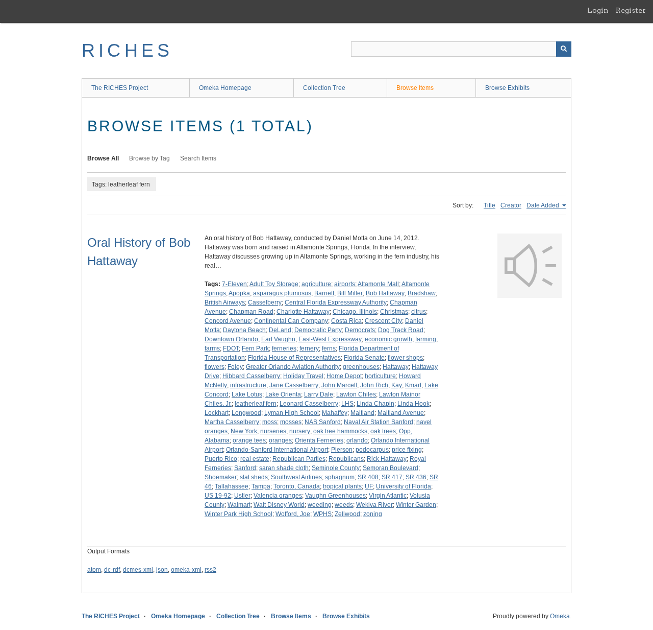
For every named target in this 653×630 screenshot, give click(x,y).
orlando (357, 440)
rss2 (210, 569)
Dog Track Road (400, 330)
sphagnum (340, 477)
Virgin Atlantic (388, 495)
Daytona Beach (244, 330)
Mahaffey (334, 412)
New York (244, 431)
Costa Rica (346, 320)
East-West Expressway (330, 339)
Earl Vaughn (278, 339)
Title (489, 205)
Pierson (342, 449)
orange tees (249, 440)
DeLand (280, 330)
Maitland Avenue (401, 412)
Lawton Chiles (356, 394)
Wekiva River (374, 504)
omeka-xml (186, 569)
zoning (372, 514)
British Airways (225, 302)
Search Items (198, 158)
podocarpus (372, 449)
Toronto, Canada (296, 486)
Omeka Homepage (225, 87)
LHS (347, 403)
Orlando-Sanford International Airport (277, 449)
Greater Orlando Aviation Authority (293, 366)
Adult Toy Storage (273, 284)
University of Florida (403, 486)
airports (344, 284)
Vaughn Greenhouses (335, 495)
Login (598, 10)
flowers (214, 366)
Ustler (242, 495)
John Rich (374, 385)
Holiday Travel (303, 376)
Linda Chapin (375, 403)
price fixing (407, 449)
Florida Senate (364, 357)
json (162, 569)
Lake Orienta (283, 394)
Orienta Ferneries (319, 440)
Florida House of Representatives (294, 357)
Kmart (413, 385)
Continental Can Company (291, 320)
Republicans (346, 458)
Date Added (543, 205)
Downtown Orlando (231, 339)
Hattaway (396, 366)
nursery (299, 431)
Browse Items (415, 87)
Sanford (245, 468)
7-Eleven (234, 284)
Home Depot (344, 376)
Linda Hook (413, 403)
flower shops (405, 357)
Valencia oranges (278, 495)
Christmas (394, 311)
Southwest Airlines (296, 477)
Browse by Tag (149, 158)
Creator (510, 205)
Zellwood (347, 514)
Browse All (103, 158)
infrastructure (248, 385)
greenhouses (361, 366)
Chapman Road (251, 311)
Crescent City (383, 320)
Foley (235, 366)
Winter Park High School (238, 514)
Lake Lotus (247, 394)
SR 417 (392, 477)
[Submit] (563, 49)
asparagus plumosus (282, 293)
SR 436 (416, 477)
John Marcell (339, 385)
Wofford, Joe (292, 514)
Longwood (246, 412)
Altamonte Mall (378, 284)
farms (212, 348)
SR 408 (368, 477)
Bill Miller (350, 293)
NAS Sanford (323, 422)
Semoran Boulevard (390, 468)
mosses (291, 422)
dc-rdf (112, 569)
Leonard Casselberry (309, 403)
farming (425, 339)
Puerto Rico (221, 458)
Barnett (324, 293)
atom (94, 569)
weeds (344, 504)
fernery (309, 348)
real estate (254, 458)
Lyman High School (291, 412)
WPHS (322, 514)
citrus (418, 311)
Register (631, 10)
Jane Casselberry (293, 385)
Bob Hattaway (385, 293)
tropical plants (342, 486)
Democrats (360, 330)
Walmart (239, 504)
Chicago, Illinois (355, 311)
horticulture (380, 376)
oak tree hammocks (340, 431)
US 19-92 (218, 495)
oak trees (383, 431)
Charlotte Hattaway (303, 311)
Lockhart (217, 412)
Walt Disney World (279, 504)
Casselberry (265, 302)
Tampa (261, 486)
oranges (280, 440)
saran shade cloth (284, 468)
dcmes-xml (138, 569)
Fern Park (255, 348)
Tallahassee (231, 486)
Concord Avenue (228, 320)
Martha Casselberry (232, 422)
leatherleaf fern (256, 403)
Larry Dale (318, 394)
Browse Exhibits (507, 87)
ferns (329, 348)
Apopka (239, 293)
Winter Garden (416, 504)
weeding (320, 504)
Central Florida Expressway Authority (336, 302)
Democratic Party (318, 330)
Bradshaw (422, 293)
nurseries (273, 431)
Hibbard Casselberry (251, 376)
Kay (396, 385)
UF (369, 486)
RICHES (127, 50)
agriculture (316, 284)
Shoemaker (221, 477)
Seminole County (336, 468)
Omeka (560, 616)
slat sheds (254, 477)
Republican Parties (298, 458)
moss (269, 422)
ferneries (284, 348)
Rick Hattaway (387, 458)
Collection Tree (324, 87)
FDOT (231, 348)
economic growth (388, 339)
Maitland (362, 412)
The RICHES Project (119, 87)
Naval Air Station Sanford (378, 422)
